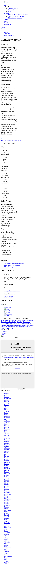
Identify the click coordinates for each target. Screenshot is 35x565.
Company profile (13, 8)
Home (6, 5)
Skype (2, 334)
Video (6, 19)
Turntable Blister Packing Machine (16, 325)
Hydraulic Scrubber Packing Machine (11, 322)
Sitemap (11, 320)
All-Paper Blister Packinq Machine (18, 15)
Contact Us (7, 24)
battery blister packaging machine (20, 326)
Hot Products (4, 320)
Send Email (4, 331)
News (6, 22)
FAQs (9, 11)
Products (6, 13)
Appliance (7, 21)
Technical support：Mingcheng (24, 320)
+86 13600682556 (7, 328)
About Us (7, 33)
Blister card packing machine (16, 16)
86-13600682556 (9, 297)
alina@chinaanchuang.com (12, 291)
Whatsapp (3, 333)
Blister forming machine (15, 18)
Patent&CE (11, 10)
